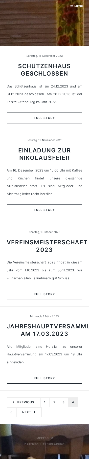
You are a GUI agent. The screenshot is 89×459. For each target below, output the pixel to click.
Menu (78, 6)
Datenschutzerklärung (44, 444)
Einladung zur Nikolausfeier (44, 154)
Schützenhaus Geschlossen (44, 69)
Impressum (44, 438)
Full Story (44, 118)
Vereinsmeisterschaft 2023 (47, 246)
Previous (25, 402)
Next (26, 412)
